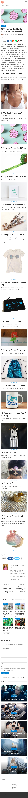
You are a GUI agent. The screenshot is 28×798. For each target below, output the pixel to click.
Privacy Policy (14, 787)
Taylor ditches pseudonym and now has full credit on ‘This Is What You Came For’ (8, 589)
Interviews (14, 696)
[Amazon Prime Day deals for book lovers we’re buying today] (8, 606)
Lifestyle (4, 25)
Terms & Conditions (14, 785)
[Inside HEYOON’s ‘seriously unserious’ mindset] (14, 765)
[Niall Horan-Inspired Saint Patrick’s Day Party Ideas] (8, 622)
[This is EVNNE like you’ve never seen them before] (14, 729)
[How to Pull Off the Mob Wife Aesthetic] (20, 622)
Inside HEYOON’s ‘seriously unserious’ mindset (14, 770)
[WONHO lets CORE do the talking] (14, 693)
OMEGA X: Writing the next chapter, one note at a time (14, 716)
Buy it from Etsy (14, 110)
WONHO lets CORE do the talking (14, 699)
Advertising (14, 784)
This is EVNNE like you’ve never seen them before (14, 734)
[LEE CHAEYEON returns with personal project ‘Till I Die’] (14, 747)
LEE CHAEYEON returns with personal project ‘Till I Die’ (14, 752)
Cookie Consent (14, 788)
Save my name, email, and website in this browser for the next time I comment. (13, 669)
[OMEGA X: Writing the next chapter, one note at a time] (14, 711)
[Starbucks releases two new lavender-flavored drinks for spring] (20, 606)
